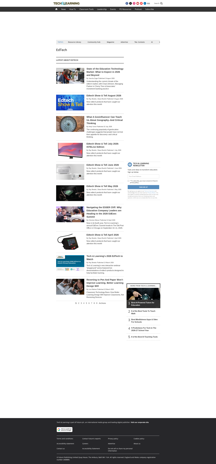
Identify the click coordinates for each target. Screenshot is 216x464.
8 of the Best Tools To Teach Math (143, 312)
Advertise (124, 42)
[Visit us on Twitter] (130, 3)
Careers (85, 443)
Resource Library (74, 42)
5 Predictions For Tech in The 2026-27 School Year (143, 329)
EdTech (60, 70)
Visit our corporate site (140, 422)
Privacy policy (113, 439)
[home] (56, 9)
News (63, 9)
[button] (158, 3)
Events (113, 9)
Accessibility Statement (91, 448)
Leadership (102, 9)
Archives (102, 303)
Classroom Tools (86, 9)
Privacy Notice (151, 193)
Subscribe (149, 9)
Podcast (138, 9)
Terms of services (149, 191)
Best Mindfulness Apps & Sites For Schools (144, 321)
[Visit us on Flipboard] (141, 3)
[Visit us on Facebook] (127, 3)
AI (152, 42)
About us (137, 443)
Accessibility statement (65, 443)
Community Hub (94, 42)
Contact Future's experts (91, 439)
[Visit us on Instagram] (134, 3)
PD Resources (125, 9)
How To (72, 9)
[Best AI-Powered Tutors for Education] (143, 298)
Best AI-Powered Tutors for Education (142, 304)
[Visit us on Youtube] (137, 3)
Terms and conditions (65, 439)
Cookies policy (139, 439)
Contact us (61, 448)
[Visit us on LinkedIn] (145, 3)
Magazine (110, 42)
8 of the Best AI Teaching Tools (144, 337)
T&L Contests (139, 42)
